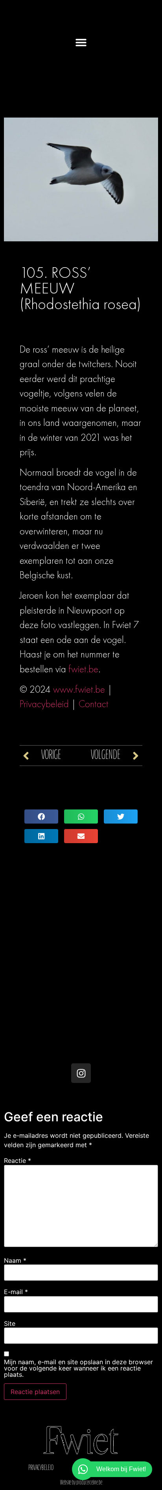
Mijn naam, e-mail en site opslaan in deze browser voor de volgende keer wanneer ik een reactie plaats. (78, 1368)
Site (9, 1323)
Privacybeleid (44, 703)
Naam (15, 1260)
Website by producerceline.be (81, 1483)
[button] (81, 42)
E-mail (16, 1292)
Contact (94, 703)
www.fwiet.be (79, 689)
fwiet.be (83, 669)
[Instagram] (81, 1073)
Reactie (17, 1160)
